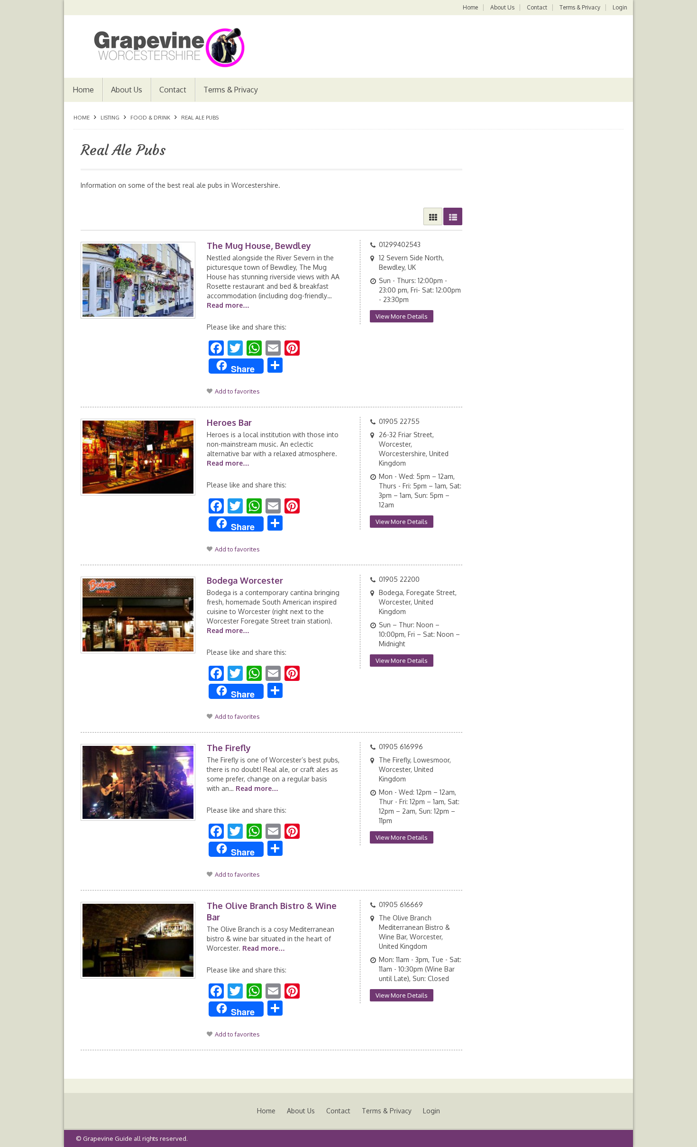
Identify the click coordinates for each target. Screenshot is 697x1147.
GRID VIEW (432, 216)
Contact (537, 7)
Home (470, 7)
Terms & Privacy (579, 7)
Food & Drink (150, 117)
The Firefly (229, 748)
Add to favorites (237, 391)
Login (620, 7)
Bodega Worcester (245, 580)
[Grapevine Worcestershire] (159, 47)
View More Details (402, 316)
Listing (110, 117)
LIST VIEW (452, 216)
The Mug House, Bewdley (259, 245)
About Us (502, 7)
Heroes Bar (229, 422)
